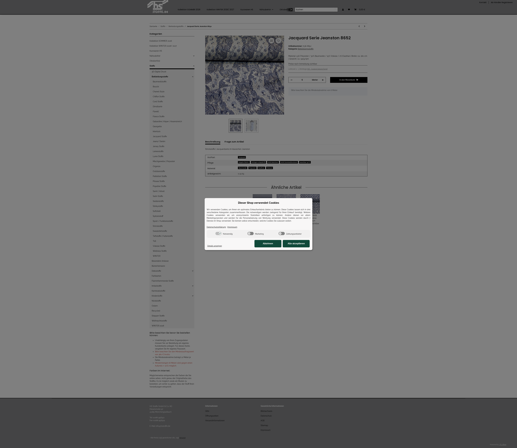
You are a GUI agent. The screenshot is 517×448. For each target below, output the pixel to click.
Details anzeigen (214, 246)
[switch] (218, 233)
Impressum (232, 227)
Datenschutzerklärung (216, 227)
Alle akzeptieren (296, 243)
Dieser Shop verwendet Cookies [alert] (258, 202)
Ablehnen (268, 243)
